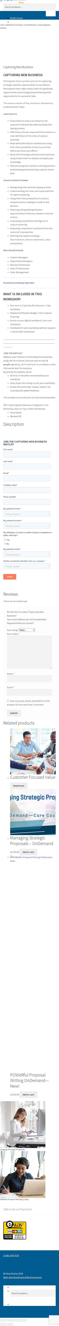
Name (10, 673)
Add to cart (28, 852)
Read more (18, 785)
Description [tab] (16, 412)
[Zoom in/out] (3, 1320)
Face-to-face (20, 408)
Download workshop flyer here (18, 282)
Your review (13, 633)
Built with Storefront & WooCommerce (22, 1277)
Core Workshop (29, 25)
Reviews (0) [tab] (15, 416)
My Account (15, 1287)
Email (10, 687)
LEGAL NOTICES (11, 1255)
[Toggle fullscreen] (10, 1320)
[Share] (17, 1320)
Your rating (13, 630)
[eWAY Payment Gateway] (29, 1230)
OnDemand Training (13, 25)
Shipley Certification (20, 312)
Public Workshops (36, 408)
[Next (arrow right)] (10, 1324)
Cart (13, 1304)
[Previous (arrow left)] (3, 1324)
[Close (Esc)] (24, 1320)
